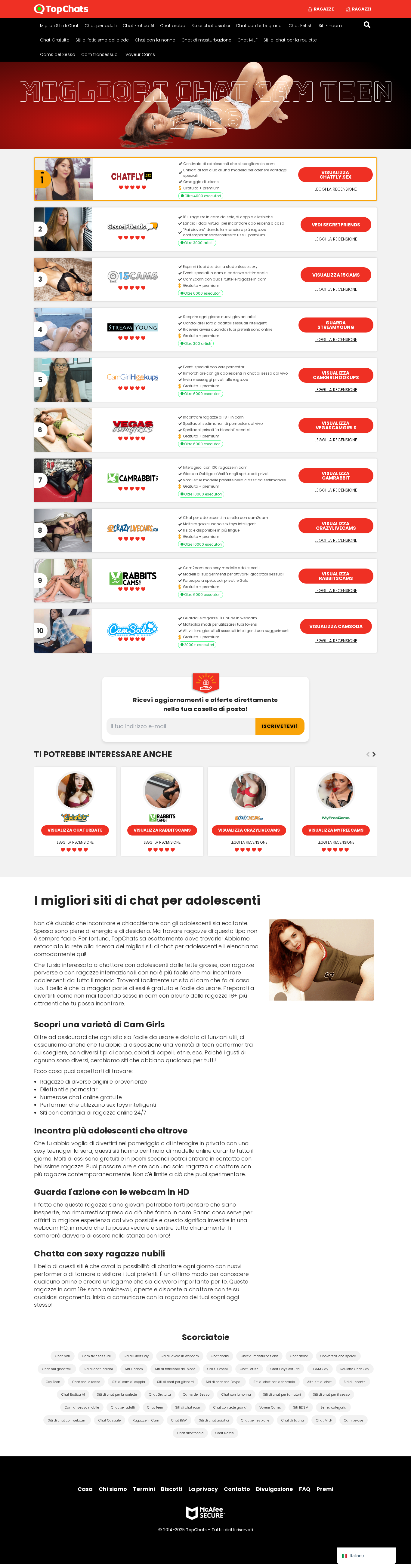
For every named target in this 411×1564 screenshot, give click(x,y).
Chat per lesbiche (255, 1420)
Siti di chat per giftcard (175, 1381)
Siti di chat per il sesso (331, 1394)
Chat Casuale (109, 1420)
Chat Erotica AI (138, 26)
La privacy (203, 1489)
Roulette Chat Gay (354, 1368)
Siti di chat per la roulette (290, 40)
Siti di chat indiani (98, 1368)
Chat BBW (179, 1420)
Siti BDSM (300, 1407)
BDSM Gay (320, 1368)
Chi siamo (113, 1489)
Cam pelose (353, 1420)
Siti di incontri (355, 1381)
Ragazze (324, 9)
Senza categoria (333, 1407)
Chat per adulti (101, 26)
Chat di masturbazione (206, 40)
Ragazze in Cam (146, 1420)
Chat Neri (62, 1356)
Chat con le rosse (86, 1381)
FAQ (305, 1489)
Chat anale (220, 1356)
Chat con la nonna (155, 40)
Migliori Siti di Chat (59, 26)
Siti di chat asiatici (210, 26)
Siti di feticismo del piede (102, 40)
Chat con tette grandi (259, 26)
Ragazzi (361, 9)
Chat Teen (155, 1407)
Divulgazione (274, 1489)
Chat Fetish (301, 26)
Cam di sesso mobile (82, 1407)
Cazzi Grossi (217, 1368)
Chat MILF (247, 40)
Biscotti (171, 1489)
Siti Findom (330, 26)
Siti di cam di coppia (128, 1381)
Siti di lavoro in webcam (180, 1356)
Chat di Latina (292, 1420)
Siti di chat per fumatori (282, 1394)
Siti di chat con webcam (67, 1420)
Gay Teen (53, 1381)
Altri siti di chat (319, 1381)
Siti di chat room (188, 1407)
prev (368, 754)
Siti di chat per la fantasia (274, 1381)
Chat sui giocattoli (57, 1368)
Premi (325, 1489)
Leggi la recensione (335, 188)
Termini (144, 1489)
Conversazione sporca (338, 1356)
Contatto (237, 1489)
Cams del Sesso (57, 54)
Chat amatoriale (190, 1433)
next (374, 754)
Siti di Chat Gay (136, 1356)
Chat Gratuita (55, 40)
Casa (85, 1489)
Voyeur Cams (140, 54)
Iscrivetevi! (280, 726)
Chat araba (172, 26)
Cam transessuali (100, 54)
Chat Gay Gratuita (285, 1368)
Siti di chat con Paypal (223, 1381)
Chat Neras (224, 1433)
